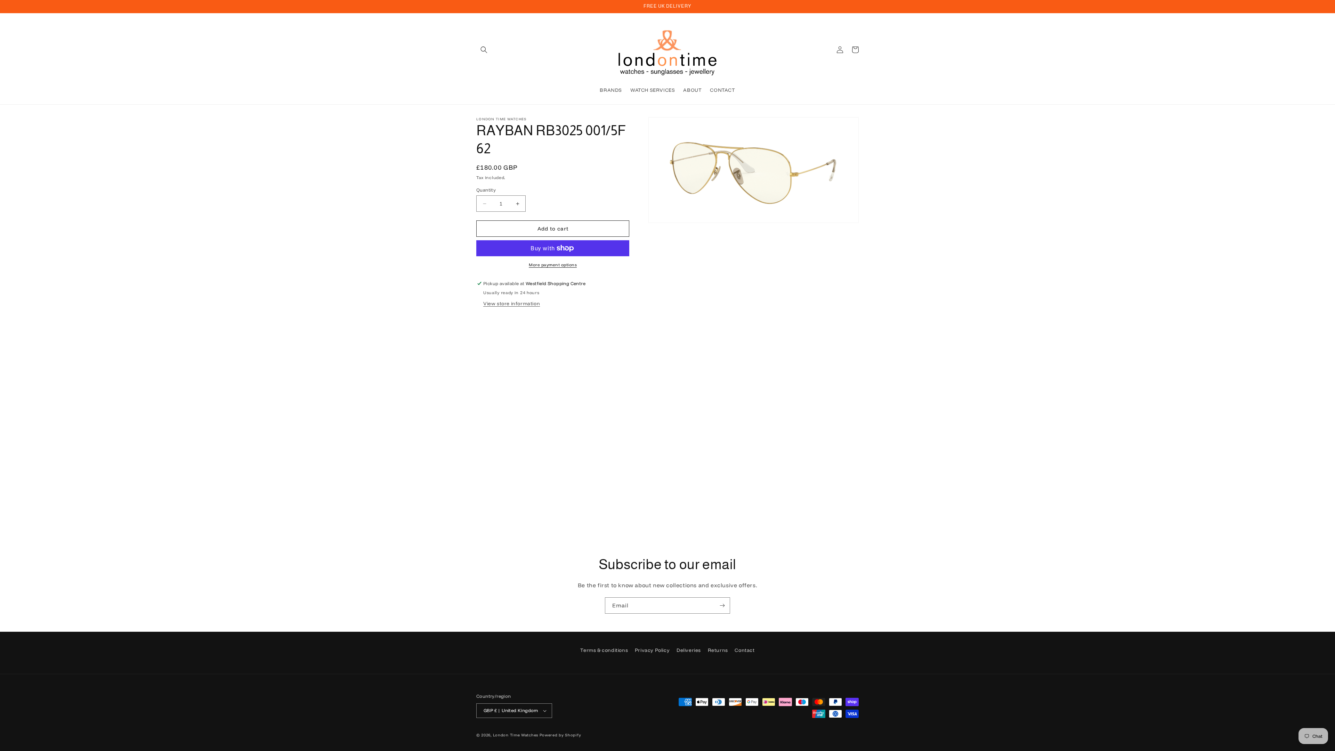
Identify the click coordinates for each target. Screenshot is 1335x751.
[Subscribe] (722, 605)
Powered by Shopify (560, 735)
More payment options (553, 264)
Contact (744, 650)
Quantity (486, 190)
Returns (718, 650)
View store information (511, 303)
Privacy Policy (652, 650)
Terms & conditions (604, 650)
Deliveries (689, 650)
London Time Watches (515, 735)
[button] (484, 49)
